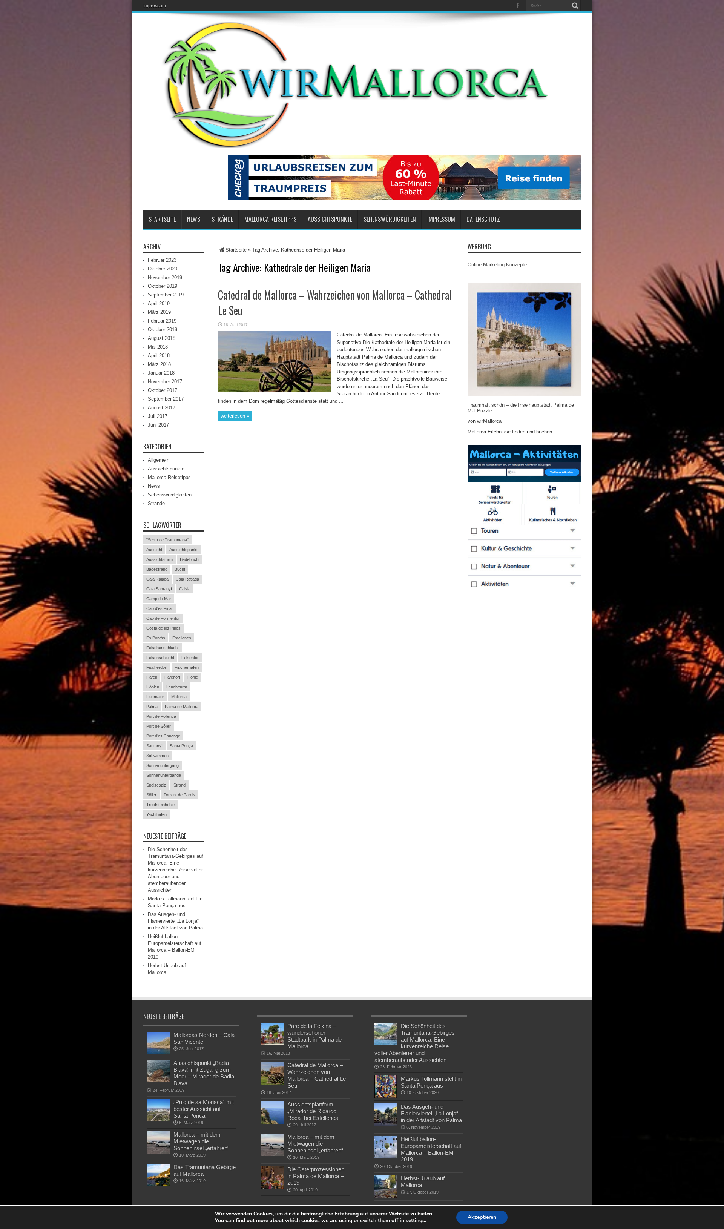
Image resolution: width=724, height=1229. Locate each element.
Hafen (151, 677)
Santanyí (154, 746)
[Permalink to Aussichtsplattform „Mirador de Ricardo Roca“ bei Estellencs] (272, 1122)
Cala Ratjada (187, 579)
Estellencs (181, 638)
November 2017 (165, 381)
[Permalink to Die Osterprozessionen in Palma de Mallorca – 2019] (272, 1187)
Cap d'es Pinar (159, 608)
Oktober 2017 (162, 390)
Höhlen (152, 687)
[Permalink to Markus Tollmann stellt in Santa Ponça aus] (385, 1096)
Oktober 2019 (162, 286)
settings (415, 1220)
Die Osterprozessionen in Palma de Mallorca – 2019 (315, 1176)
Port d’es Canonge (163, 736)
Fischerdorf (156, 667)
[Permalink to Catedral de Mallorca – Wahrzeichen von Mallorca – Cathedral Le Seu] (274, 390)
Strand (179, 785)
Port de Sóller (158, 726)
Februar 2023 (162, 260)
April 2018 (159, 355)
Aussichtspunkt (183, 549)
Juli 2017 (157, 416)
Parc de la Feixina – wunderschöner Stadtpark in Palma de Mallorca (314, 1036)
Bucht (180, 569)
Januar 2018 (161, 373)
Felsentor (190, 657)
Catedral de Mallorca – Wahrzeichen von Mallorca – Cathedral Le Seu (316, 1075)
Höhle (192, 677)
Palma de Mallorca (181, 706)
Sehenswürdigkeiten (390, 219)
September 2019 (166, 295)
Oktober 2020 (162, 269)
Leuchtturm (176, 687)
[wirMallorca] (362, 143)
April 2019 (159, 303)
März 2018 (159, 364)
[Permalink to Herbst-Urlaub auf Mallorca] (385, 1196)
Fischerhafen (187, 667)
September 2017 (166, 399)
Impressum (154, 5)
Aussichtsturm (159, 559)
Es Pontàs (155, 638)
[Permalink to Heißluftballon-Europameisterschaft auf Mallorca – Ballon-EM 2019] (385, 1157)
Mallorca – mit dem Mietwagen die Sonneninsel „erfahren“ (201, 1141)
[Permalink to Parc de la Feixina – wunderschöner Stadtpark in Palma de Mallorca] (272, 1043)
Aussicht (154, 549)
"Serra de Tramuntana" (167, 540)
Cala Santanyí (159, 589)
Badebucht (189, 559)
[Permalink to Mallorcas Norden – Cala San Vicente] (158, 1052)
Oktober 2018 (162, 329)
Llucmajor (155, 696)
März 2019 (159, 312)
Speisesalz (156, 785)
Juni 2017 (158, 425)
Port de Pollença (161, 716)
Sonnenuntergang (162, 765)
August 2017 (161, 407)
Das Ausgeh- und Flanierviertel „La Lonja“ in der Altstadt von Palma (175, 921)
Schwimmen (157, 755)
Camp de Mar (158, 598)
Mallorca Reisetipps (270, 219)
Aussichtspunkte (330, 219)
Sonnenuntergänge (163, 775)
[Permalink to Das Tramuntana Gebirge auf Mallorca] (158, 1185)
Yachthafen (156, 814)
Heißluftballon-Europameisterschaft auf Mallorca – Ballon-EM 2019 (431, 1149)
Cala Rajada (157, 579)
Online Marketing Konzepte (497, 264)
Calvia (184, 589)
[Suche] (575, 5)
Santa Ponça (181, 746)
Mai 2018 (158, 347)
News (193, 219)
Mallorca (179, 696)
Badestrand (156, 569)
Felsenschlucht (160, 657)
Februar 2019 (162, 321)
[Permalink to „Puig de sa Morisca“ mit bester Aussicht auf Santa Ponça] (158, 1120)
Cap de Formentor (163, 618)
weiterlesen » (235, 416)
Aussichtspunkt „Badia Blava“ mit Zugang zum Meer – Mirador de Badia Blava (203, 1073)
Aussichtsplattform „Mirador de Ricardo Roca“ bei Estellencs (312, 1111)
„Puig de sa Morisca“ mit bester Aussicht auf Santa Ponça (203, 1109)
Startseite (162, 219)
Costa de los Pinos (163, 628)
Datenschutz (483, 219)
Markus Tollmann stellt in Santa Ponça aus (431, 1082)
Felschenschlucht (162, 647)
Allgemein (158, 460)
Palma (152, 706)
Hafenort (172, 677)
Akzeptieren (482, 1217)
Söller (151, 795)
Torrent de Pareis (179, 795)
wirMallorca (489, 421)
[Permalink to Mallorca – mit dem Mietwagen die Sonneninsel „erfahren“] (158, 1152)
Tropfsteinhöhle (160, 804)
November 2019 (165, 277)
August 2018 (161, 338)
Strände (222, 219)
